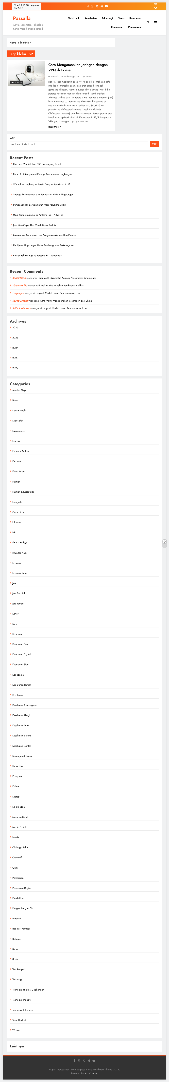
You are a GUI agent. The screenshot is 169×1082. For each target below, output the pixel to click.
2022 (15, 368)
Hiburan (16, 522)
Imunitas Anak (19, 553)
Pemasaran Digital (21, 888)
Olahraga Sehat (20, 847)
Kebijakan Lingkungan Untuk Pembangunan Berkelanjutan (43, 245)
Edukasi (16, 441)
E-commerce (18, 431)
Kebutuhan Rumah (21, 685)
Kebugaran (18, 675)
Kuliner (16, 786)
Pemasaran (134, 27)
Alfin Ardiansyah (21, 308)
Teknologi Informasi (22, 1010)
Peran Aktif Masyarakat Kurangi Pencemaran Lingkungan (42, 174)
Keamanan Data (20, 644)
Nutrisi (15, 837)
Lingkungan (18, 807)
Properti (16, 918)
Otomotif (17, 857)
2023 (15, 358)
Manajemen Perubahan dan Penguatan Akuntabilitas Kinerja (44, 235)
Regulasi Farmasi (21, 928)
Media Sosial (19, 827)
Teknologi (107, 18)
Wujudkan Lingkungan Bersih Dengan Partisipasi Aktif (41, 184)
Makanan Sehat (20, 817)
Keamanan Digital (21, 654)
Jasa (14, 583)
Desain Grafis (19, 410)
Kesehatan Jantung (22, 735)
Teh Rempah (18, 969)
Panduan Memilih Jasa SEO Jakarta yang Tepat (37, 164)
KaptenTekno (19, 278)
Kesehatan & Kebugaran (24, 705)
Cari (12, 138)
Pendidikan (18, 898)
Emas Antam (18, 471)
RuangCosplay (20, 301)
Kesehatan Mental (21, 746)
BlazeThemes (90, 1073)
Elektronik (74, 18)
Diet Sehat (17, 420)
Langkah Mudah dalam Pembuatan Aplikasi (61, 285)
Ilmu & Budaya (19, 542)
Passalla (22, 18)
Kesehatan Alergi (21, 715)
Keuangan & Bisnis (22, 756)
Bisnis (121, 18)
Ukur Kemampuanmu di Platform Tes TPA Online (38, 215)
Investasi (16, 563)
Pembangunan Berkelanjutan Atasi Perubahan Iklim (39, 205)
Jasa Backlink (18, 593)
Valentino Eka (19, 285)
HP (14, 532)
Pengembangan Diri (23, 908)
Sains (15, 949)
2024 (15, 348)
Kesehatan (90, 18)
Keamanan (117, 27)
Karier (15, 614)
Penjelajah (18, 293)
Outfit (15, 868)
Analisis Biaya (19, 390)
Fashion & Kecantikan (23, 492)
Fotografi (17, 502)
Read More (54, 126)
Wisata (15, 1030)
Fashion (16, 482)
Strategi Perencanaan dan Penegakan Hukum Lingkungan (43, 194)
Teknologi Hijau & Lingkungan (28, 990)
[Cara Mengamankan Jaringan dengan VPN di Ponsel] (26, 73)
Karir (14, 624)
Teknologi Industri (21, 1000)
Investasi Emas (19, 573)
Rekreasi (16, 939)
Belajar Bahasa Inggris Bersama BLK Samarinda (37, 255)
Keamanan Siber (20, 664)
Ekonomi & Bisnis (21, 451)
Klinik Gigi (17, 766)
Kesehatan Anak (20, 725)
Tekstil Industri (19, 1020)
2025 (15, 337)
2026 (15, 327)
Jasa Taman (18, 603)
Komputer (135, 18)
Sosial (15, 959)
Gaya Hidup (18, 512)
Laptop (16, 796)
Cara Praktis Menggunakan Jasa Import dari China (66, 301)
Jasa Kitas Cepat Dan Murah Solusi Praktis (34, 225)
